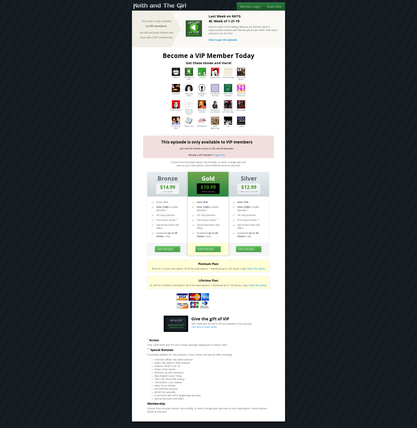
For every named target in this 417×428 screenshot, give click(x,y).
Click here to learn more (204, 326)
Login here (219, 155)
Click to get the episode (222, 39)
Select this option (256, 268)
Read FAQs (274, 6)
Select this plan (165, 248)
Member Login (250, 6)
